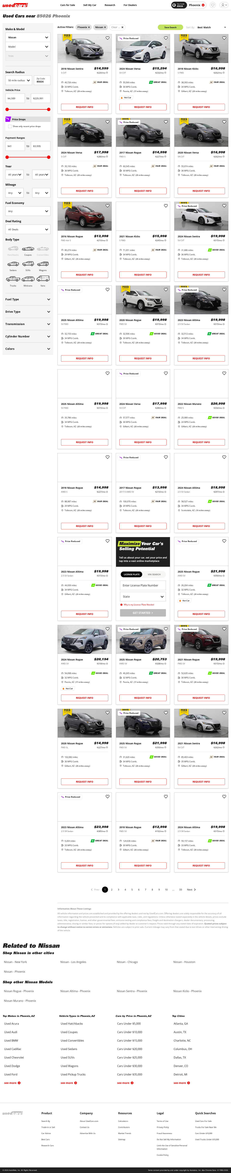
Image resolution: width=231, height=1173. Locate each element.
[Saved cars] (213, 5)
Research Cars (47, 1145)
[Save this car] (107, 38)
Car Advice (46, 1133)
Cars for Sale (67, 5)
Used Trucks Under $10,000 (207, 1139)
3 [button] (118, 889)
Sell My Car (89, 5)
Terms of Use (162, 1121)
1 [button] (105, 889)
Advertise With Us (87, 1133)
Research (110, 5)
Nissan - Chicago (127, 962)
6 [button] (139, 889)
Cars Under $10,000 (203, 1133)
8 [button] (152, 889)
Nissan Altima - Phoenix (75, 991)
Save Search (171, 27)
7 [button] (145, 889)
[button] (191, 892)
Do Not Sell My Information (169, 1139)
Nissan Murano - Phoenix (20, 1001)
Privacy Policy (163, 1127)
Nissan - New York (15, 962)
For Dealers (130, 5)
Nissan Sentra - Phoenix (132, 991)
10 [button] (166, 889)
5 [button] (132, 889)
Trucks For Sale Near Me (205, 1127)
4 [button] (125, 889)
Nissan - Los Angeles (73, 962)
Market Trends (124, 1133)
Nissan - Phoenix (14, 971)
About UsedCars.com (89, 1121)
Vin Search (154, 574)
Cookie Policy (163, 1155)
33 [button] (180, 889)
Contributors (124, 1127)
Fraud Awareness (164, 1133)
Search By (45, 1121)
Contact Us (84, 1127)
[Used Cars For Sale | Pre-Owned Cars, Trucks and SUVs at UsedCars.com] (15, 5)
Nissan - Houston (184, 962)
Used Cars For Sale (203, 1121)
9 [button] (159, 889)
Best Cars (45, 1139)
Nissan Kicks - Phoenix (187, 991)
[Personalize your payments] (107, 72)
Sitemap (121, 1139)
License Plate (132, 574)
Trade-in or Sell (48, 1127)
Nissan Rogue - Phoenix (19, 991)
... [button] (173, 889)
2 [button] (111, 889)
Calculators (123, 1121)
